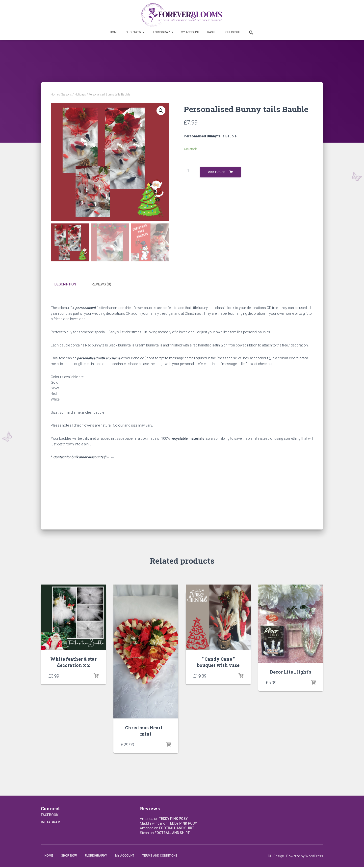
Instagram (50, 822)
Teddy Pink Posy (173, 819)
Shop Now (134, 32)
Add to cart (217, 172)
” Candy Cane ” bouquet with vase (218, 662)
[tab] (69, 284)
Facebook (49, 815)
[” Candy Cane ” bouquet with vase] (218, 617)
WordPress (314, 856)
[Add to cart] (96, 675)
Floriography (162, 32)
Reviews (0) (101, 284)
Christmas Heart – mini (145, 731)
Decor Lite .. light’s (290, 672)
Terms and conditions (160, 855)
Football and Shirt (176, 828)
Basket (212, 32)
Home (114, 32)
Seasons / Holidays (73, 94)
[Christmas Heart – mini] (146, 651)
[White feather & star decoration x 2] (73, 617)
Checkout (233, 32)
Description (65, 284)
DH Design (276, 856)
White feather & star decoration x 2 (73, 662)
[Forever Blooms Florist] (182, 14)
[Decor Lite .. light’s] (290, 624)
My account (190, 32)
